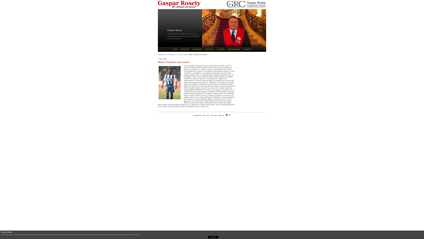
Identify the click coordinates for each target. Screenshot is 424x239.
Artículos (209, 49)
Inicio (175, 49)
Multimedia (197, 49)
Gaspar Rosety (162, 54)
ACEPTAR (213, 237)
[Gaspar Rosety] (179, 8)
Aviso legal (214, 115)
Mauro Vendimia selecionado (173, 62)
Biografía (185, 49)
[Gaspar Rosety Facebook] (227, 115)
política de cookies (134, 234)
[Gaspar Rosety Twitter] (230, 115)
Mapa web (221, 115)
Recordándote (234, 49)
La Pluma (220, 49)
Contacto (247, 49)
